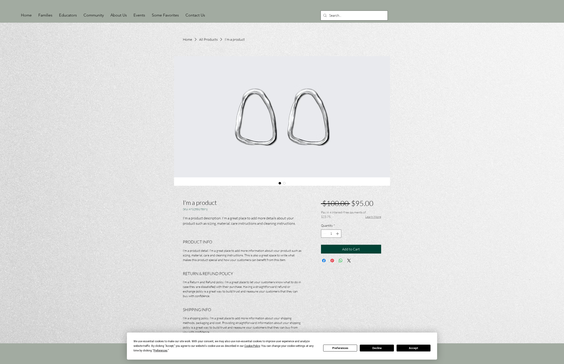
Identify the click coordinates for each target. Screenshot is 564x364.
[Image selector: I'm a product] (280, 183)
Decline (377, 348)
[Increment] (338, 233)
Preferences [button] (160, 350)
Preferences (340, 348)
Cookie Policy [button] (252, 345)
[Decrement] (324, 233)
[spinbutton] (331, 233)
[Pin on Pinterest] (332, 260)
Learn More (373, 217)
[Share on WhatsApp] (340, 260)
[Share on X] (349, 260)
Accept (413, 348)
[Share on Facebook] (324, 260)
